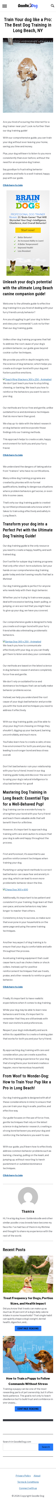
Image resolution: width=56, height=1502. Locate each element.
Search (46, 1447)
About (37, 1475)
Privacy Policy (23, 1475)
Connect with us (28, 1488)
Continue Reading (28, 1328)
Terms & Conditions (28, 1482)
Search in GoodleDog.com (17, 1441)
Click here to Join (13, 185)
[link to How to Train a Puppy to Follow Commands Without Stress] (28, 1354)
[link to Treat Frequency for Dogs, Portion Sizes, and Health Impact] (28, 1274)
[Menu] (4, 6)
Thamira (28, 1211)
